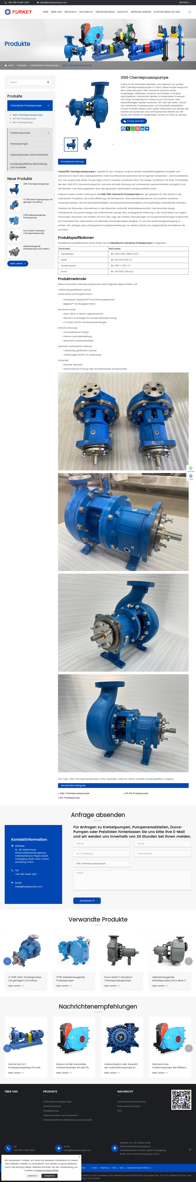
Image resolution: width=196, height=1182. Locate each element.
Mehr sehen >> (16, 982)
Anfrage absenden (135, 121)
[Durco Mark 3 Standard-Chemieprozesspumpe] (14, 236)
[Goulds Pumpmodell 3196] (26, 951)
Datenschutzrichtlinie (138, 1168)
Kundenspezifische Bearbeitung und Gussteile (28, 165)
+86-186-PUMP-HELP (18, 2)
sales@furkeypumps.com (53, 2)
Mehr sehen (16, 263)
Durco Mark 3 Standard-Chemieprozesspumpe (34, 232)
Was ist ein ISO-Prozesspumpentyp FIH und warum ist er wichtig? (120, 1066)
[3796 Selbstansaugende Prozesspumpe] (14, 220)
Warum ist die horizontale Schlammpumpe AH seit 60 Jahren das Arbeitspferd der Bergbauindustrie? (168, 1066)
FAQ (119, 1111)
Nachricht (86, 12)
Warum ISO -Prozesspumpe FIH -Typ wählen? (72, 1066)
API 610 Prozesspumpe (24, 118)
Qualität (122, 12)
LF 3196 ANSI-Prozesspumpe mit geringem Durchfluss (37, 200)
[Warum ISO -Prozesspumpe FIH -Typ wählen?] (74, 1038)
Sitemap (104, 1168)
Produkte (71, 12)
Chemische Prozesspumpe (44, 65)
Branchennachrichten (129, 1106)
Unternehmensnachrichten (131, 1102)
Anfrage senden (141, 12)
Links (94, 1168)
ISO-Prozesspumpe (23, 122)
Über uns (56, 12)
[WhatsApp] (190, 1149)
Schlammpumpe (20, 133)
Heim (45, 12)
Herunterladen (105, 12)
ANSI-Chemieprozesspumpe (77, 65)
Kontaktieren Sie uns (167, 12)
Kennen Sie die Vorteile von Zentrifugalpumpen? (24, 1066)
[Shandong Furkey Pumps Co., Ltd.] (19, 12)
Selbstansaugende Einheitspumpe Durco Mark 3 (36, 247)
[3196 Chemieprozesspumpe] (14, 189)
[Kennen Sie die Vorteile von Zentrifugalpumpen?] (26, 1038)
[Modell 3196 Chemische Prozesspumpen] (74, 951)
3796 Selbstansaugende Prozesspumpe (34, 216)
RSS (114, 1168)
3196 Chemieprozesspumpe (36, 184)
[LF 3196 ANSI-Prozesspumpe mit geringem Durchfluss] (14, 204)
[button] (7, 961)
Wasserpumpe (19, 144)
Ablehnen (32, 1175)
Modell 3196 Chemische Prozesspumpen (70, 979)
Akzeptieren (49, 1175)
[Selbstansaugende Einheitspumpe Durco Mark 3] (14, 251)
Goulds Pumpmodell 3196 (23, 977)
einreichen (87, 901)
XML (122, 1168)
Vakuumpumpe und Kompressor (29, 154)
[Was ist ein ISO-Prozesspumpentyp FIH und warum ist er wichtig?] (122, 1038)
